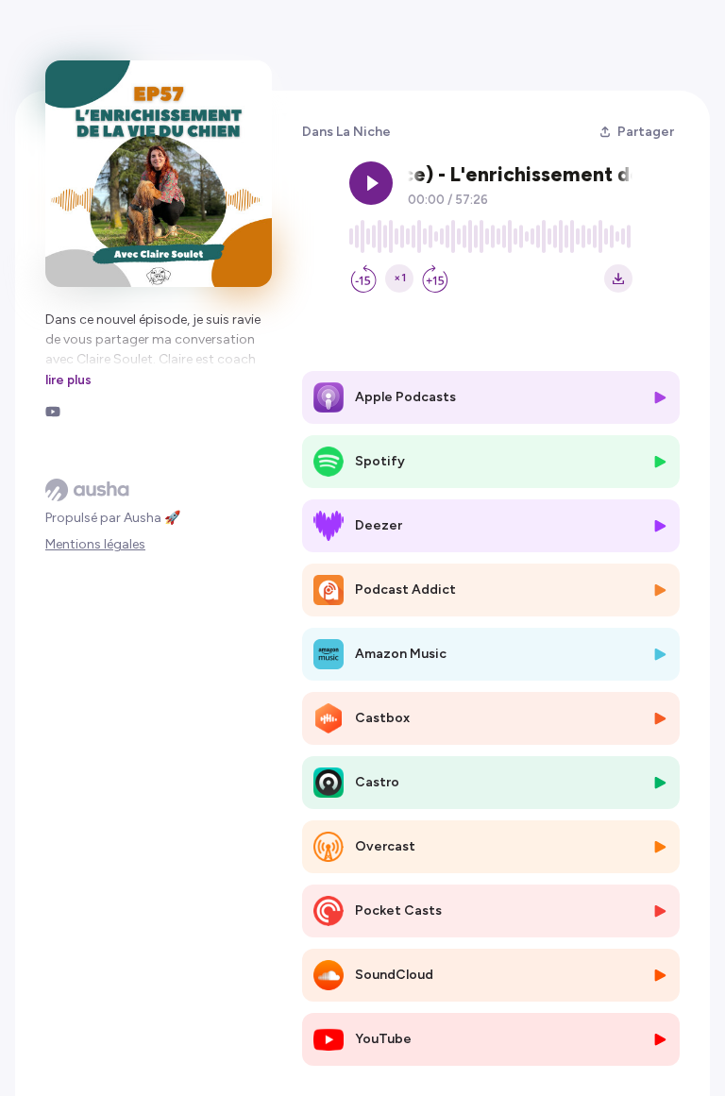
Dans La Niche (346, 132)
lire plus (68, 379)
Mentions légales (95, 544)
